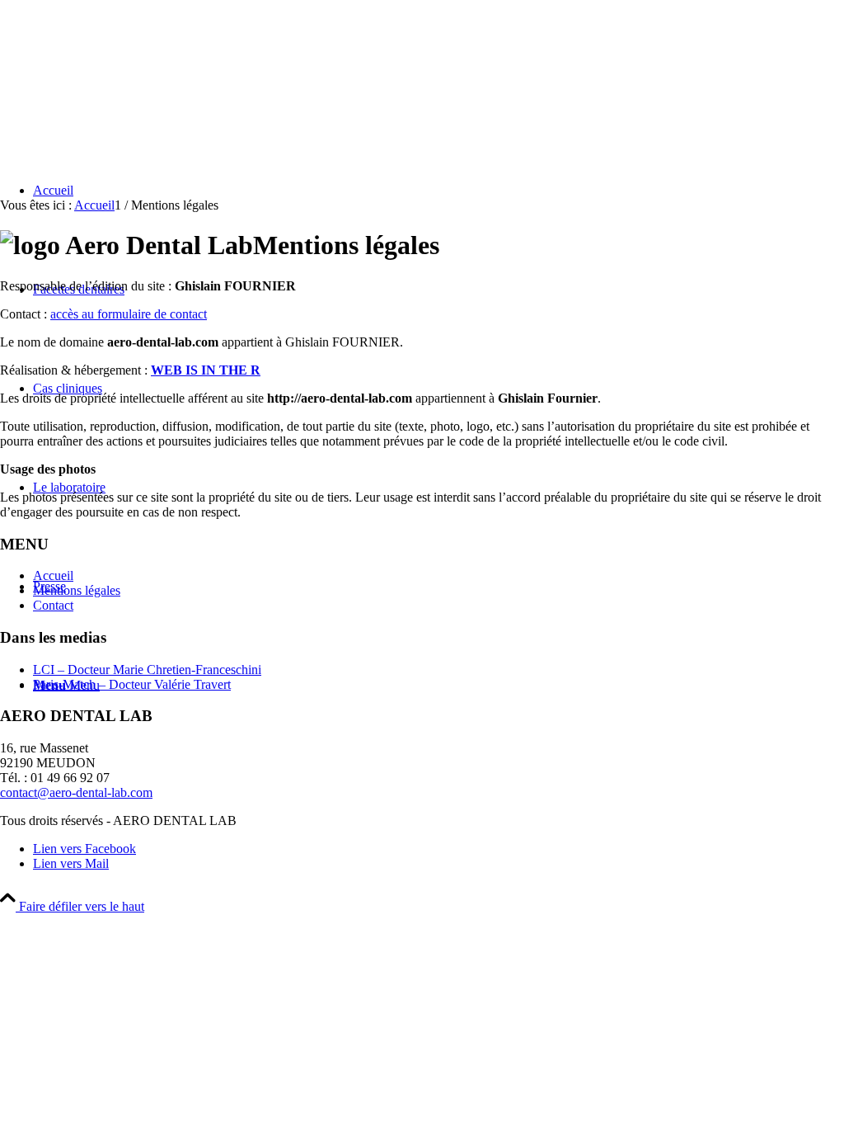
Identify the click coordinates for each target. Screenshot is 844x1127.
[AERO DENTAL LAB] (123, 78)
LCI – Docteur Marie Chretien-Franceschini (147, 670)
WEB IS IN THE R (205, 370)
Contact (53, 605)
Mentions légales (76, 590)
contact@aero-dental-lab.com (76, 792)
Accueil (53, 575)
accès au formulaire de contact (128, 314)
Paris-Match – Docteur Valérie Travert (132, 684)
